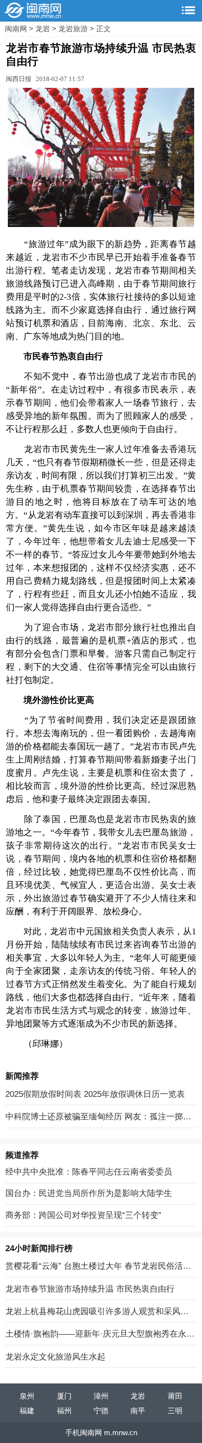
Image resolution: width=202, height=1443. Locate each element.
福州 (64, 1410)
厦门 (64, 1396)
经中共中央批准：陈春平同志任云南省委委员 (88, 1171)
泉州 (27, 1396)
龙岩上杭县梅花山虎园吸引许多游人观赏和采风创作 (97, 1312)
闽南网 (17, 28)
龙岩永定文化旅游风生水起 (55, 1356)
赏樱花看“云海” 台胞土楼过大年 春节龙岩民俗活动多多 (98, 1267)
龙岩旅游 (74, 28)
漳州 (101, 1396)
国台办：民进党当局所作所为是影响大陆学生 (88, 1193)
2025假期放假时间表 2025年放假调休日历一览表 (95, 1094)
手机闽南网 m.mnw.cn (101, 1432)
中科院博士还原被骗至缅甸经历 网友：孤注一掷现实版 (98, 1117)
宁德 (101, 1410)
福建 (27, 1410)
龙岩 (43, 28)
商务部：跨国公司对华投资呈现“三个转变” (83, 1215)
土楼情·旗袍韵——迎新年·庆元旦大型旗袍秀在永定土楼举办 (100, 1334)
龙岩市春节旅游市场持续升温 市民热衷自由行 (90, 1289)
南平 (137, 1410)
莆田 (175, 1396)
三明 (175, 1410)
